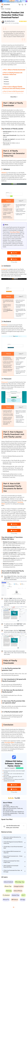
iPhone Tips (8, 886)
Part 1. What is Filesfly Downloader (14, 70)
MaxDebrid (6, 81)
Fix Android (6, 895)
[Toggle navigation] (25, 4)
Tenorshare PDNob (15, 232)
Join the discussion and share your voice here (13, 826)
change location (18, 886)
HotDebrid (6, 79)
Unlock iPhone (18, 891)
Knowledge (16, 23)
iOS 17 (23, 895)
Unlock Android (8, 882)
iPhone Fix (6, 899)
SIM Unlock (14, 899)
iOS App (22, 899)
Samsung (8, 891)
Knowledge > (8, 9)
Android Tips (15, 895)
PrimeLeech (6, 84)
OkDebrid (6, 77)
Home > (3, 9)
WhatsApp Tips (19, 882)
